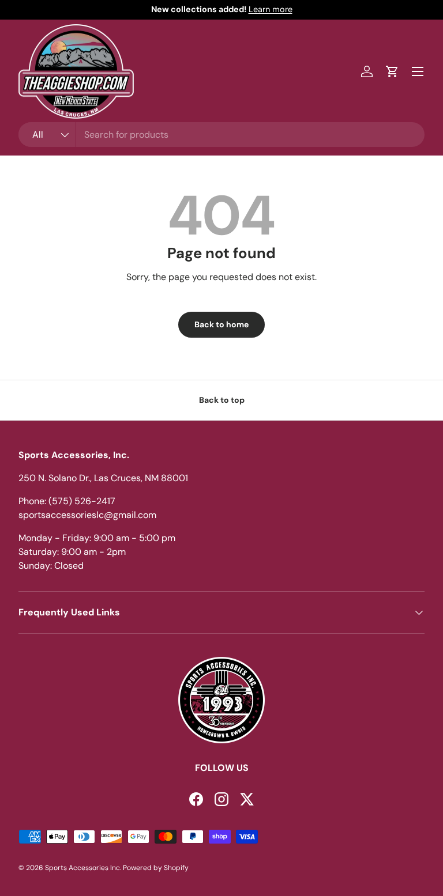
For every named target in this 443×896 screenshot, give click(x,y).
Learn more (270, 9)
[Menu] (417, 71)
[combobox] (221, 134)
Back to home (221, 324)
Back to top (222, 400)
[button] (392, 71)
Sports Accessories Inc (82, 867)
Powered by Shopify (156, 867)
